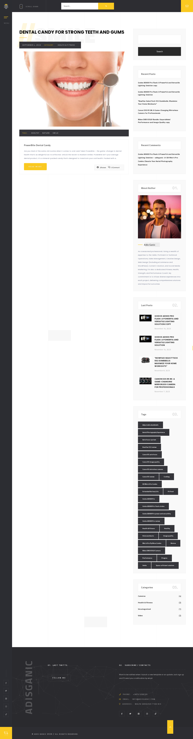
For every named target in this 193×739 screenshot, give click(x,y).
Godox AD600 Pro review (151, 521)
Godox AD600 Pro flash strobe (153, 506)
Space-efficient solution (165, 565)
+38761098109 (140, 694)
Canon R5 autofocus (149, 454)
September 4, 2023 (31, 45)
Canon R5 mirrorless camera (152, 469)
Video (140, 615)
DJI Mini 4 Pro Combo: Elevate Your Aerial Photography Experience (158, 161)
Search (160, 51)
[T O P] (170, 727)
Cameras (142, 596)
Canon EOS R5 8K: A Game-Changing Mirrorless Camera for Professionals (158, 112)
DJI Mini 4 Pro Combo (149, 484)
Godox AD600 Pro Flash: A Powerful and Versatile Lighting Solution (159, 93)
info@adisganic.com (143, 699)
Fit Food (171, 491)
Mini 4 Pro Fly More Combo (151, 543)
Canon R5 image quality (151, 462)
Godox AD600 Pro (148, 499)
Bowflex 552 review (149, 447)
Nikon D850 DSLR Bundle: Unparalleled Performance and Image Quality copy (154, 121)
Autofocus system (149, 440)
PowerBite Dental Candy (37, 145)
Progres (164, 558)
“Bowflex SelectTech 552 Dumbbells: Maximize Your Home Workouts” (157, 102)
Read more (35, 167)
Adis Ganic (149, 245)
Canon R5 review (148, 477)
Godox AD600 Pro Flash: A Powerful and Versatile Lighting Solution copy (159, 84)
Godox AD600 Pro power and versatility (156, 514)
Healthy (35, 133)
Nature (46, 133)
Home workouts (148, 536)
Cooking (166, 477)
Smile (56, 133)
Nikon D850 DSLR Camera (151, 550)
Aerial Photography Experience (153, 432)
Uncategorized (144, 609)
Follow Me (59, 678)
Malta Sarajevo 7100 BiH (148, 704)
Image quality (168, 536)
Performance (147, 558)
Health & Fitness (66, 45)
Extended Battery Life (150, 491)
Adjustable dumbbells (150, 425)
